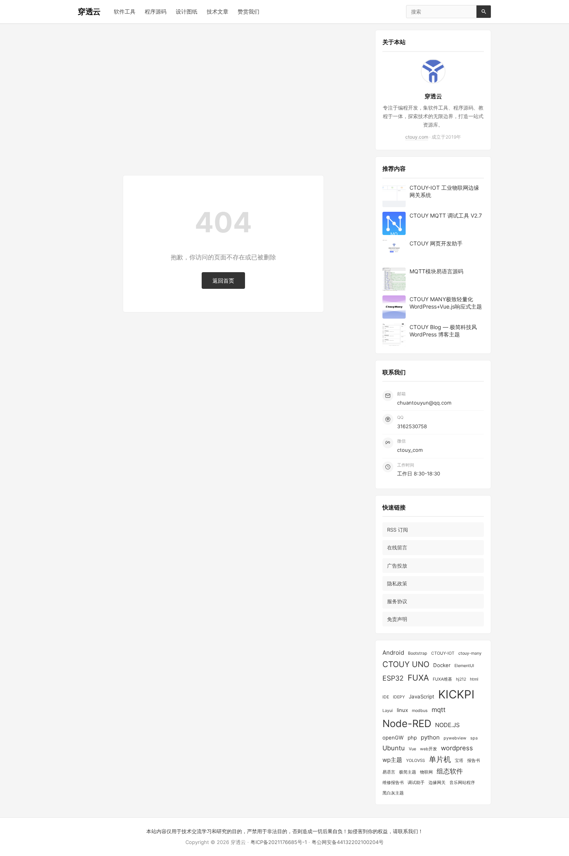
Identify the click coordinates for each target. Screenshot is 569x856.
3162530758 (412, 426)
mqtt (439, 710)
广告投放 (397, 566)
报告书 (473, 760)
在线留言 (397, 547)
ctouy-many (470, 653)
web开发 (428, 748)
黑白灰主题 (393, 793)
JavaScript (421, 696)
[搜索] (483, 11)
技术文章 (217, 11)
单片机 (440, 759)
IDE (385, 697)
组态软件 (450, 771)
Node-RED (406, 723)
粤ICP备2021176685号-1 (278, 842)
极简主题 (407, 772)
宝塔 (459, 760)
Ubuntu (393, 748)
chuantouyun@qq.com (424, 403)
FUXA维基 (442, 679)
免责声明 (397, 619)
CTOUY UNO (405, 664)
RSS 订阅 (397, 530)
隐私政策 (397, 583)
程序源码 (155, 11)
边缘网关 (437, 782)
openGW (393, 737)
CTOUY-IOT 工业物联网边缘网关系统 (444, 191)
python (430, 737)
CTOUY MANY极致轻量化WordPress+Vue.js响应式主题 (446, 303)
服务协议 (397, 601)
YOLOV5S (415, 760)
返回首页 (223, 280)
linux (402, 710)
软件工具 (124, 11)
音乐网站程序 (462, 782)
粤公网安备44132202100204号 (348, 842)
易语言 (388, 772)
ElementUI (464, 665)
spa (474, 738)
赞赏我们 (248, 11)
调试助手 (416, 782)
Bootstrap (417, 653)
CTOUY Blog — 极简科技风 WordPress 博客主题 (443, 331)
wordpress (457, 748)
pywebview (455, 738)
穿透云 (89, 11)
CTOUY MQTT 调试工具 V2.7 (446, 215)
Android (393, 652)
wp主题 (392, 759)
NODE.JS (447, 725)
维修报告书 (393, 782)
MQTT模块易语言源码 (436, 271)
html (474, 679)
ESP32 (393, 678)
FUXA (418, 678)
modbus (420, 710)
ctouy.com (416, 137)
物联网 (426, 772)
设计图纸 (186, 11)
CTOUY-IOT (442, 653)
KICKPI (456, 694)
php (412, 737)
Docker (442, 665)
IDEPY (399, 697)
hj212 (461, 679)
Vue (412, 748)
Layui (387, 710)
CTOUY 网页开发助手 (436, 243)
